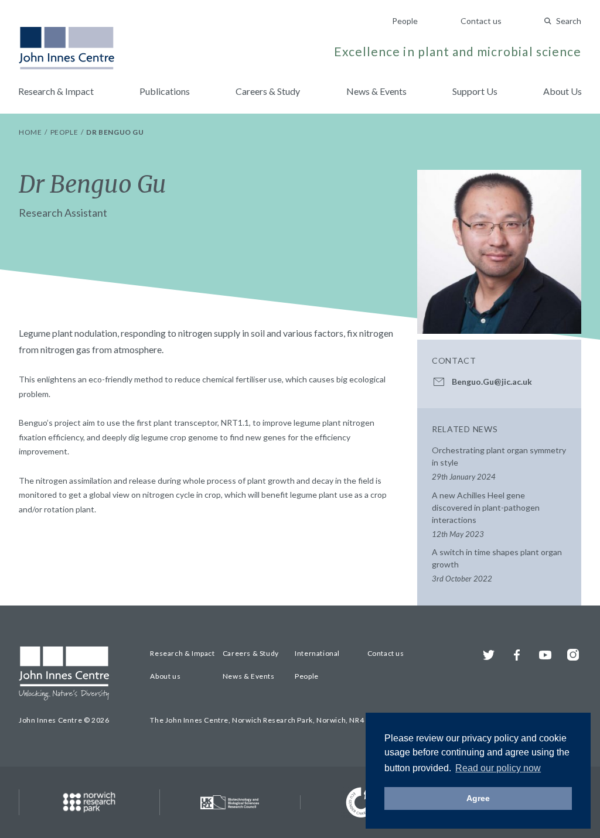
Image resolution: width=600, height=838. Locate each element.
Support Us (474, 91)
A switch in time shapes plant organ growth (497, 565)
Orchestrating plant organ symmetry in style (499, 463)
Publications (164, 91)
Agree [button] (478, 798)
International (317, 653)
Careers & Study (268, 91)
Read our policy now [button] (498, 768)
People (405, 21)
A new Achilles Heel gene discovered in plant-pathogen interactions (486, 514)
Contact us (481, 21)
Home (31, 132)
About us (165, 676)
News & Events (376, 91)
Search (568, 21)
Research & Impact (56, 91)
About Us (562, 91)
